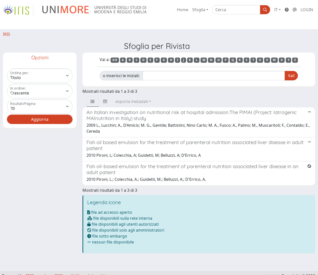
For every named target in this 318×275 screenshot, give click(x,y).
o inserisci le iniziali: (121, 75)
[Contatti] (295, 10)
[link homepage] (18, 10)
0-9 (115, 60)
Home (182, 9)
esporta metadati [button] (132, 101)
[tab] (92, 101)
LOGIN (307, 9)
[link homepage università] (94, 10)
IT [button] (276, 9)
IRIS (6, 34)
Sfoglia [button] (198, 9)
